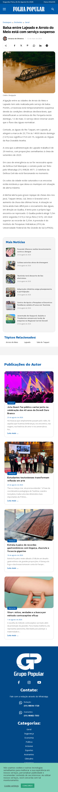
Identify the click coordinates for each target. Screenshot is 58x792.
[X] (21, 45)
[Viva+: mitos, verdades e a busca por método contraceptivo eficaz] (29, 592)
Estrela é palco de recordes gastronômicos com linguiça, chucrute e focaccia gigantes (28, 548)
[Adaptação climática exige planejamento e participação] (10, 292)
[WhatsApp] (34, 45)
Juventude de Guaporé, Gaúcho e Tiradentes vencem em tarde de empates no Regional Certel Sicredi (32, 318)
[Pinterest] (27, 45)
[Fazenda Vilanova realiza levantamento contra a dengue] (10, 252)
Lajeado (27, 342)
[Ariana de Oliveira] (5, 39)
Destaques (7, 22)
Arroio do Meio (12, 342)
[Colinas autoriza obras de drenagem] (10, 265)
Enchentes (18, 22)
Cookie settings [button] (11, 785)
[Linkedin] (40, 45)
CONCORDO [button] (28, 785)
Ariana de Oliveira (16, 38)
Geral (27, 22)
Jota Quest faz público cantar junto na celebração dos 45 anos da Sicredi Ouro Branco (28, 410)
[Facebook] (14, 45)
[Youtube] (39, 682)
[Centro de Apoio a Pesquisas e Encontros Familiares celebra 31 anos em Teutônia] (10, 305)
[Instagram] (29, 682)
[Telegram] (47, 45)
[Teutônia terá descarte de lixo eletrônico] (10, 278)
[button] (52, 9)
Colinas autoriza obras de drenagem (32, 262)
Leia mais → (13, 433)
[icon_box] (29, 704)
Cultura (11, 403)
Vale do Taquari (43, 342)
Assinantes (12, 608)
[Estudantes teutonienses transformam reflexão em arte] (29, 457)
